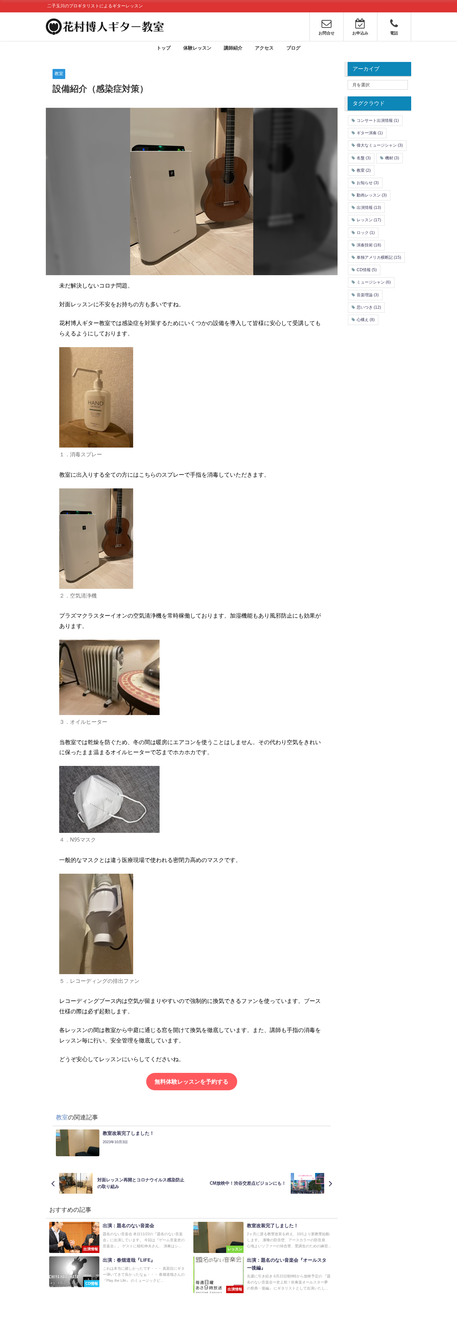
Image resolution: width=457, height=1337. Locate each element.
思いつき (369, 307)
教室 (59, 73)
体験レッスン (197, 48)
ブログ (293, 48)
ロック (366, 233)
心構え (366, 320)
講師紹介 (233, 48)
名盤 (364, 158)
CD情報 (367, 270)
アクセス (264, 48)
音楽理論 (368, 295)
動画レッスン (372, 195)
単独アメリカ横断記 (379, 257)
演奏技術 (369, 245)
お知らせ (368, 183)
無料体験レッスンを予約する (192, 1081)
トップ (164, 48)
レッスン (369, 220)
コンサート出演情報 (378, 121)
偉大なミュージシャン (380, 145)
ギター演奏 (370, 133)
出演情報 (369, 208)
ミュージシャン (374, 282)
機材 (392, 158)
